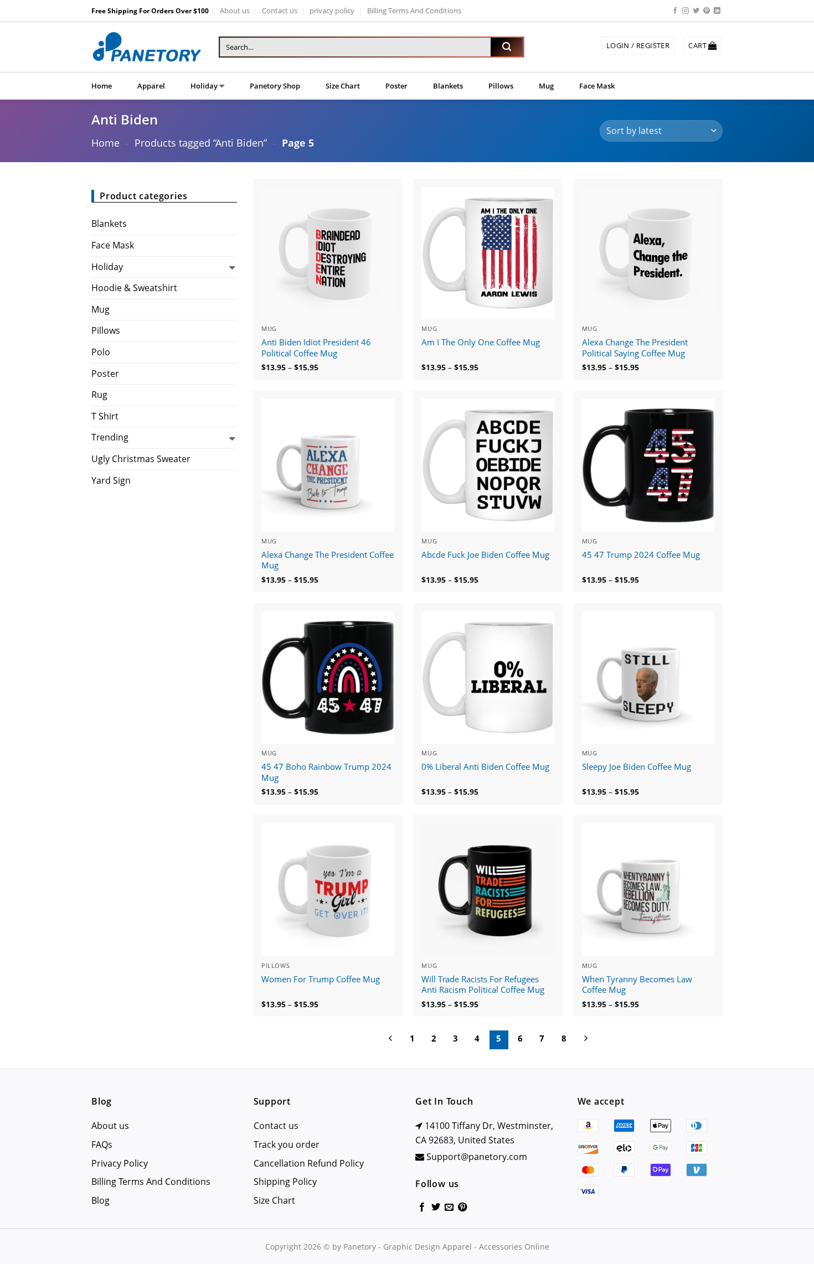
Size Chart (343, 86)
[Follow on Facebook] (675, 11)
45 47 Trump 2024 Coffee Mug (641, 555)
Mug (546, 86)
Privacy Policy (119, 1163)
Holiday (204, 86)
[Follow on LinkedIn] (717, 11)
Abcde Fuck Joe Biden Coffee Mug (485, 555)
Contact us (279, 10)
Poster (396, 86)
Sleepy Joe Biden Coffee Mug (636, 766)
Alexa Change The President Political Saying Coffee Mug (635, 348)
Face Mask (597, 86)
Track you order (287, 1144)
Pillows (500, 86)
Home (101, 86)
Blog (100, 1200)
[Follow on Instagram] (685, 11)
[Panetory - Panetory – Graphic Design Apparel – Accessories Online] (146, 47)
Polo (100, 352)
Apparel (151, 86)
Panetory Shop (275, 86)
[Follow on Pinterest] (706, 11)
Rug (99, 394)
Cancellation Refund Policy (309, 1163)
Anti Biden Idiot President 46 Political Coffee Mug (316, 348)
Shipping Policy (285, 1181)
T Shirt (105, 416)
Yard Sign (111, 480)
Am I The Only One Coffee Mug (480, 342)
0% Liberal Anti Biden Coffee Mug (485, 766)
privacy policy (332, 10)
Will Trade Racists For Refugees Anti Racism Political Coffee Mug (482, 985)
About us (235, 10)
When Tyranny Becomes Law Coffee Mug (637, 985)
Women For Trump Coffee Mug (320, 979)
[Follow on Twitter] (696, 11)
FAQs (101, 1144)
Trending (109, 437)
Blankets (448, 86)
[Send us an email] (449, 1208)
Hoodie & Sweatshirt (134, 288)
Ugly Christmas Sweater (140, 459)
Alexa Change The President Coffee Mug (327, 560)
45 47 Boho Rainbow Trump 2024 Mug (326, 772)
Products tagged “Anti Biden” (201, 142)
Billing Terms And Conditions (414, 10)
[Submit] (507, 47)
